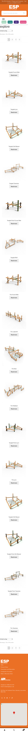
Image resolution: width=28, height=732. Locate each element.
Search (14, 730)
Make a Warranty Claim (7, 673)
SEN (16, 22)
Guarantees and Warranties (8, 669)
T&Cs (2, 665)
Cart (21, 729)
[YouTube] (7, 697)
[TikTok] (12, 697)
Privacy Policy (4, 667)
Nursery (4, 22)
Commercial (23, 22)
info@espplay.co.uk (9, 686)
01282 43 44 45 (17, 3)
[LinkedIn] (2, 697)
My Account (4, 730)
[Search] (24, 13)
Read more (14, 75)
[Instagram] (4, 697)
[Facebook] (9, 697)
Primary (10, 22)
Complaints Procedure (6, 671)
